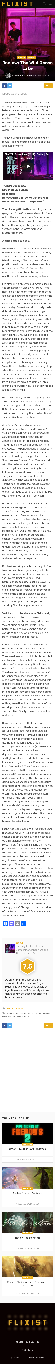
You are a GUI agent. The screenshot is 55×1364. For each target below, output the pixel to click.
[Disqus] (27, 1073)
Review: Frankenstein (27, 1237)
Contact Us (32, 1342)
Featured (27, 1144)
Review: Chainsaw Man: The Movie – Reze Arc (27, 1284)
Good (19, 943)
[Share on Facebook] (4, 85)
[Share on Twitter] (9, 85)
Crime (38, 1013)
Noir (27, 1017)
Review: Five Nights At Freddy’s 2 (27, 1148)
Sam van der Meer (24, 75)
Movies (21, 57)
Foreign (46, 1013)
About (19, 1342)
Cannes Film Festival (17, 1013)
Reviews (31, 57)
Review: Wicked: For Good (27, 1193)
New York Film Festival (13, 1017)
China (30, 1013)
